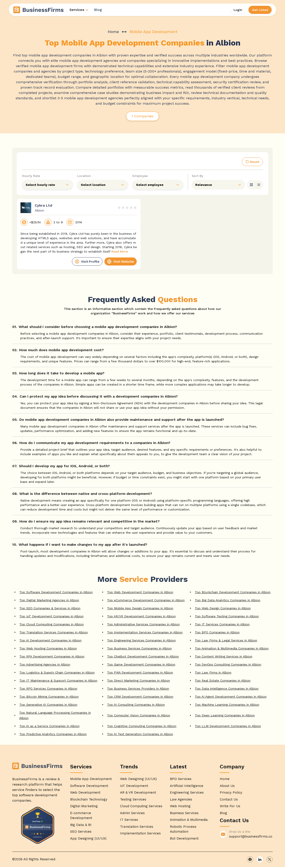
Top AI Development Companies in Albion (50, 640)
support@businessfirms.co (250, 836)
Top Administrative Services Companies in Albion (143, 624)
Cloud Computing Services (141, 806)
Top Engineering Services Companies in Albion (141, 640)
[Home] (38, 9)
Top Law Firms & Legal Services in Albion (226, 640)
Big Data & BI (81, 825)
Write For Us (230, 806)
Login (238, 10)
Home (113, 31)
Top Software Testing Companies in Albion (227, 616)
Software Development (89, 786)
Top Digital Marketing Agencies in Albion (49, 600)
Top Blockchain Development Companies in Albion (233, 592)
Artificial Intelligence (186, 786)
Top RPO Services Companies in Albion (48, 688)
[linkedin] (260, 859)
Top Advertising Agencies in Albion (44, 664)
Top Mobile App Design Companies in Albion (140, 608)
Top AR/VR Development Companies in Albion (141, 616)
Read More (119, 251)
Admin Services (132, 813)
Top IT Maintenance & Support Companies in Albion (58, 680)
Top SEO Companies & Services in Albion (49, 608)
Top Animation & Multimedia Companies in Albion (232, 648)
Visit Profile (90, 261)
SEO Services (81, 832)
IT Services (129, 820)
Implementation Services (140, 833)
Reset (254, 162)
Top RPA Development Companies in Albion (51, 656)
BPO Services (180, 779)
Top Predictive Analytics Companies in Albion (53, 734)
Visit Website (123, 261)
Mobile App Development (91, 779)
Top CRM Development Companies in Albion (140, 696)
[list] (258, 184)
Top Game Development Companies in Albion (141, 664)
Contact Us (229, 799)
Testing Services (133, 799)
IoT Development (134, 786)
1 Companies (142, 116)
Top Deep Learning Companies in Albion (225, 715)
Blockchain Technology (88, 799)
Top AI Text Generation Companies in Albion (140, 734)
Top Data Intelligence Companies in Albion (227, 688)
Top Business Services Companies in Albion (139, 648)
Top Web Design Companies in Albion (223, 608)
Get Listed (260, 10)
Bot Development (184, 838)
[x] (270, 859)
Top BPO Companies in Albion (217, 632)
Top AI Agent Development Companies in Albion (231, 696)
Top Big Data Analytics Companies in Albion (227, 600)
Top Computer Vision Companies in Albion (138, 715)
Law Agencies (181, 799)
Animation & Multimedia (189, 820)
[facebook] (250, 859)
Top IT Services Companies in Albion (222, 624)
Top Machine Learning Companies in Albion (227, 704)
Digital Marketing (84, 806)
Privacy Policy (231, 792)
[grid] (251, 184)
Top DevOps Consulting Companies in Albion (228, 664)
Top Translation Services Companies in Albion (53, 632)
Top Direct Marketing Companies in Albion (138, 680)
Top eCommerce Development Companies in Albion (146, 600)
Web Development (85, 792)
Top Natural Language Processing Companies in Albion (55, 715)
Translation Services (136, 827)
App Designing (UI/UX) (88, 838)
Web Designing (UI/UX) (138, 779)
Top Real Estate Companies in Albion (222, 680)
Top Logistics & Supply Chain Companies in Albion (57, 672)
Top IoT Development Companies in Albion (51, 616)
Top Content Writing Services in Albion (223, 656)
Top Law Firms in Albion (213, 672)
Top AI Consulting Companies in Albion (136, 704)
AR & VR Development (138, 792)
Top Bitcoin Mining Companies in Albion (49, 696)
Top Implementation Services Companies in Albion (145, 632)
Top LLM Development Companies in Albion (228, 726)
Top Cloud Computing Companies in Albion (51, 624)
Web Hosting (180, 806)
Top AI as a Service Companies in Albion (49, 726)
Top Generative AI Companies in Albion (48, 704)
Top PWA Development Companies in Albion (140, 672)
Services (76, 10)
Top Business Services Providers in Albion (138, 688)
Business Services (184, 813)
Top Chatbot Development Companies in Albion (143, 656)
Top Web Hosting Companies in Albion (48, 648)
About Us (227, 786)
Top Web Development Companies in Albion (140, 592)
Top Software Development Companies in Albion (56, 592)
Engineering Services (187, 792)
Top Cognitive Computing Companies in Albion (141, 726)
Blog (98, 10)
